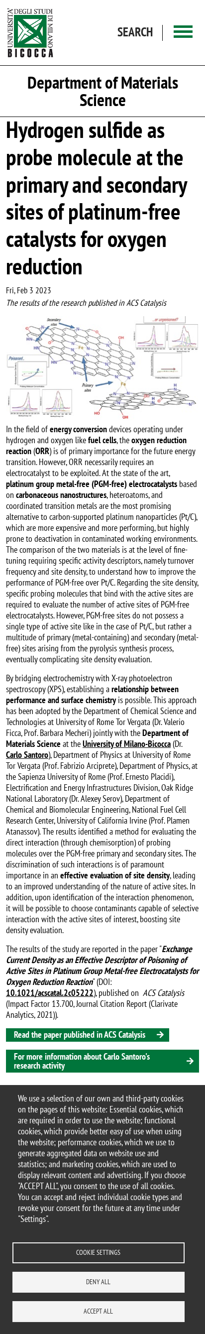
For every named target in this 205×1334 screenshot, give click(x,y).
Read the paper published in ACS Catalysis (79, 1034)
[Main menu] (183, 32)
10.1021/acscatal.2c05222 (50, 992)
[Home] (30, 32)
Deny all (98, 1281)
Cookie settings (98, 1252)
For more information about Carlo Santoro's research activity (82, 1061)
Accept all (98, 1311)
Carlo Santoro (27, 754)
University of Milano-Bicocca (127, 743)
